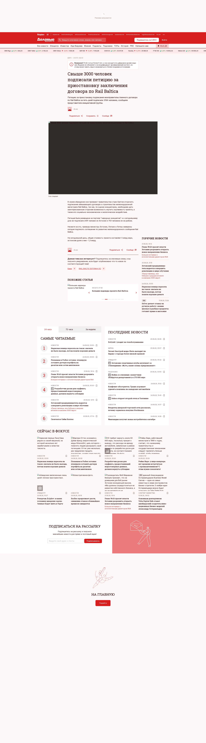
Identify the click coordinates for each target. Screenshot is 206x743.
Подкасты (96, 46)
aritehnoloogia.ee (107, 34)
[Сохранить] (96, 345)
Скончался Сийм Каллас (62, 419)
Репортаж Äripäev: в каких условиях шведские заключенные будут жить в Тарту (50, 501)
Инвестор (64, 46)
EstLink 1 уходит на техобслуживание (125, 342)
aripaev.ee (56, 34)
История (124, 46)
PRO (132, 46)
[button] (65, 541)
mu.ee (159, 34)
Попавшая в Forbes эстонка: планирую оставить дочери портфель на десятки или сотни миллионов (69, 362)
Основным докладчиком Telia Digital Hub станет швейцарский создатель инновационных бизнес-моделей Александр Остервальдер (153, 503)
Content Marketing (147, 493)
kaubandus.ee (119, 34)
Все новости (42, 46)
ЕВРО (70, 58)
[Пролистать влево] (89, 292)
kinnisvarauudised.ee (133, 34)
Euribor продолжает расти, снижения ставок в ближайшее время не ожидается (85, 501)
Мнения (87, 46)
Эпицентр (54, 46)
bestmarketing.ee (67, 34)
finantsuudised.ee (94, 34)
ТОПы (116, 46)
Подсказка (107, 46)
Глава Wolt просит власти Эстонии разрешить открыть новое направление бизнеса (155, 249)
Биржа (111, 348)
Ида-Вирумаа (76, 46)
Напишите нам (141, 46)
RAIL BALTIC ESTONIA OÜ (90, 269)
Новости (55, 345)
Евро (70, 269)
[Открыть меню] (47, 34)
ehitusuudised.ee (80, 34)
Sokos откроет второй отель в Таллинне (130, 398)
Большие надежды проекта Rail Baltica (110, 291)
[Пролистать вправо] (136, 292)
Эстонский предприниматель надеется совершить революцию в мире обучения (155, 268)
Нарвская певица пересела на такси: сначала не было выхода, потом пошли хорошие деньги (52, 464)
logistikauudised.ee (148, 34)
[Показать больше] (163, 34)
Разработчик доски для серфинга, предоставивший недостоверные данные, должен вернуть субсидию (68, 391)
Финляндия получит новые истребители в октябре (131, 419)
